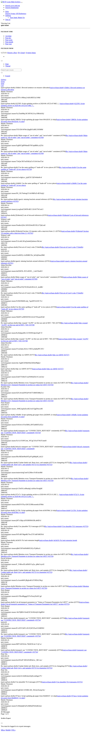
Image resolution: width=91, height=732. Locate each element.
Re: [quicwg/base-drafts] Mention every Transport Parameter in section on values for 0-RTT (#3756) (44, 384)
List (2, 86)
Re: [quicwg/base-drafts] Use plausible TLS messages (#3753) (66, 526)
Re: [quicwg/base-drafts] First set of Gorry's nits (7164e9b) (62, 247)
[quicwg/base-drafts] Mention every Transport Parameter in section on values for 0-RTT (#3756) (45, 587)
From (3, 82)
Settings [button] (8, 16)
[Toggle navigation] (22, 2)
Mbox (3, 730)
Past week (8, 40)
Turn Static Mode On (17, 18)
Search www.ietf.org (12, 6)
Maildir (8, 730)
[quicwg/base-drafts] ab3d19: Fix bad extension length (58, 540)
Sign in (7, 19)
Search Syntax (10, 14)
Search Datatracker (12, 8)
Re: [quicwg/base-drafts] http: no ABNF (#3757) (52, 355)
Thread (7, 66)
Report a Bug (12, 53)
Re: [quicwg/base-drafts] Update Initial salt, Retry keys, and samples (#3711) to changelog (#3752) (44, 464)
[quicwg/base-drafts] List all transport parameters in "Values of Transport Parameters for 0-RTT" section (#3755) (45, 603)
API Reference (21, 14)
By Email (21, 53)
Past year (8, 44)
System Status (31, 53)
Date (7, 64)
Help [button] (7, 12)
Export (7, 76)
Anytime (8, 36)
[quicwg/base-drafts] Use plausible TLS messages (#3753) (62, 682)
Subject (3, 80)
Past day (8, 38)
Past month (9, 42)
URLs (13, 730)
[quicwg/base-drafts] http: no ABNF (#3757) (47, 369)
